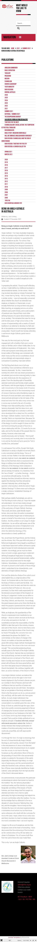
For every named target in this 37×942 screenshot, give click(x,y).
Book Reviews (9, 90)
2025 (6, 98)
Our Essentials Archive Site (13, 203)
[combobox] (26, 23)
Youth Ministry (9, 87)
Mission (7, 79)
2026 (6, 95)
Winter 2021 (9, 154)
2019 (6, 162)
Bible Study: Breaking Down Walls (15, 133)
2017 (6, 168)
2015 (6, 173)
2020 (6, 160)
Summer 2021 (26, 48)
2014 (6, 176)
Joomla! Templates (14, 937)
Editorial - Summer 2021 (12, 114)
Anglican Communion (11, 68)
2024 (6, 100)
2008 (6, 192)
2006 (6, 198)
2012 (6, 182)
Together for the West (12, 122)
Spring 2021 (8, 152)
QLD (20, 899)
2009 (6, 190)
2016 (6, 171)
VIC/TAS (29, 899)
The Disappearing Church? (13, 117)
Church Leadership (10, 84)
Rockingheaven (9, 130)
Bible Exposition (10, 70)
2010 (6, 187)
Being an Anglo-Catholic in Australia (16, 120)
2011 (6, 184)
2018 (6, 165)
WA (34, 899)
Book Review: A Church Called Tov (15, 147)
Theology (7, 73)
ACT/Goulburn (22, 897)
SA (24, 899)
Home (12, 48)
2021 (18, 48)
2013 (6, 179)
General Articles (10, 92)
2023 (6, 103)
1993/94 (7, 201)
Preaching (8, 76)
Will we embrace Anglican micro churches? (18, 136)
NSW (30, 897)
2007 (6, 195)
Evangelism (8, 81)
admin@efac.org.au (24, 885)
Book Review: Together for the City (16, 144)
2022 (6, 106)
